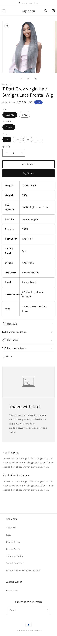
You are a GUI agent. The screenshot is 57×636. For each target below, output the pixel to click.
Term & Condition (15, 563)
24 (38, 139)
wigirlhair (24, 630)
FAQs (8, 534)
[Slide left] (21, 78)
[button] (3, 10)
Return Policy (13, 549)
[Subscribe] (47, 610)
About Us (11, 527)
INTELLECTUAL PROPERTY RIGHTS (23, 570)
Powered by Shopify (34, 630)
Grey (24, 114)
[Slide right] (35, 78)
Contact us (11, 590)
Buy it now (28, 173)
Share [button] (9, 356)
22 (28, 139)
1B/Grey (10, 114)
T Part (9, 127)
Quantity (6, 146)
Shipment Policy (14, 556)
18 (7, 139)
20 (17, 139)
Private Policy (13, 542)
